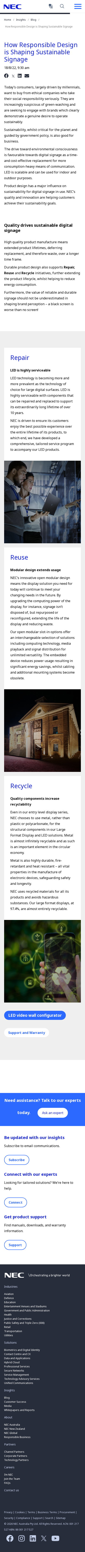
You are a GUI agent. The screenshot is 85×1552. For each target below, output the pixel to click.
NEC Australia (12, 6)
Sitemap (61, 1518)
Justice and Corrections (18, 1319)
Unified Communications (18, 1383)
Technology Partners (16, 1460)
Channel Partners (14, 1452)
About (8, 1417)
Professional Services (17, 1366)
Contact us (11, 1490)
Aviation (9, 1294)
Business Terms (47, 1512)
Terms (31, 1512)
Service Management (16, 1374)
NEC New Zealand (14, 1429)
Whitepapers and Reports (19, 1410)
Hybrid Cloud (12, 1362)
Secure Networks (14, 1370)
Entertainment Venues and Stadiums (25, 1306)
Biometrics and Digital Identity (22, 1350)
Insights (21, 19)
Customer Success (15, 1402)
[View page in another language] (50, 6)
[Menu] (78, 7)
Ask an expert (52, 1113)
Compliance (23, 1518)
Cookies (20, 1512)
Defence (9, 1298)
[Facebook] (6, 75)
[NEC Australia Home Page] (37, 1279)
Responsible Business (17, 1437)
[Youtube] (54, 1540)
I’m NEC (8, 1474)
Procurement (67, 1512)
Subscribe (17, 1160)
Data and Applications (17, 1358)
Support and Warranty (26, 1032)
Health (8, 1314)
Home (7, 19)
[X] (13, 75)
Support (15, 1245)
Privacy (8, 1512)
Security (8, 1518)
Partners (10, 1444)
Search (62, 6)
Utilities (8, 1335)
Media (8, 1406)
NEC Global (10, 1433)
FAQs (7, 1483)
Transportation (13, 1331)
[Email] (27, 75)
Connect (15, 1202)
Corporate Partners (15, 1456)
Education (10, 1302)
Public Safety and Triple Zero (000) (24, 1323)
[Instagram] (20, 1540)
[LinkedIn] (20, 75)
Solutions (10, 1342)
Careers (9, 1467)
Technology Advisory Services (22, 1379)
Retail (7, 1327)
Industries (11, 1287)
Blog (33, 19)
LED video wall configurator (35, 1015)
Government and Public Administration (27, 1310)
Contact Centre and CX (17, 1354)
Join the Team (12, 1479)
